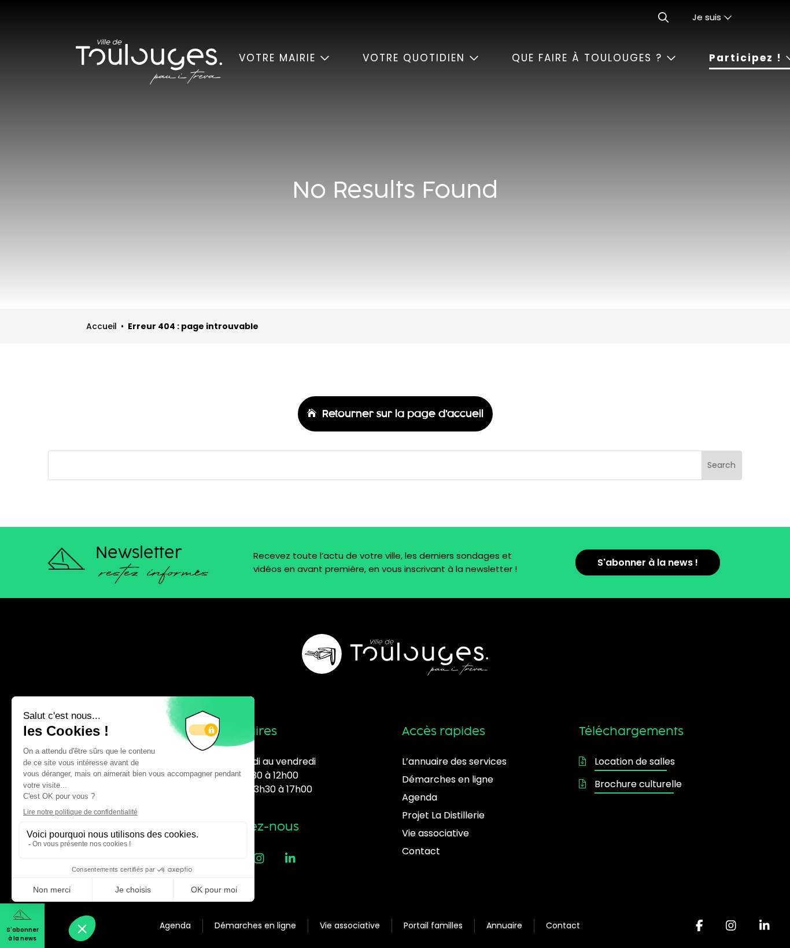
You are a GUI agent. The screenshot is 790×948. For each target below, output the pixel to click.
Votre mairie (279, 58)
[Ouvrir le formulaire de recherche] (663, 17)
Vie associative (350, 925)
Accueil (101, 326)
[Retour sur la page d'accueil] (148, 61)
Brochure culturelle (638, 784)
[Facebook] (699, 926)
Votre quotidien (416, 58)
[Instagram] (731, 926)
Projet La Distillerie (443, 815)
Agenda (175, 925)
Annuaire (504, 925)
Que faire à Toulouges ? (589, 58)
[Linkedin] (764, 926)
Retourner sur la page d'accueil (402, 413)
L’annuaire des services (454, 761)
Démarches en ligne (255, 925)
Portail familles (433, 925)
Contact (563, 925)
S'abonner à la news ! (647, 562)
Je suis (707, 17)
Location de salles (635, 761)
